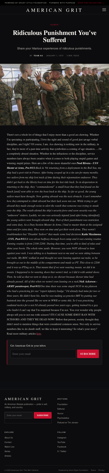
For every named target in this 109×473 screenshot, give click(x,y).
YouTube (61, 442)
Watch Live (9, 446)
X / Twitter (61, 451)
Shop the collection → (91, 3)
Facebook (61, 446)
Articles (8, 455)
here (38, 333)
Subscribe (88, 354)
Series (7, 451)
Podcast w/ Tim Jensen (67, 422)
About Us (9, 437)
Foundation (62, 404)
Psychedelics (63, 417)
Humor (60, 413)
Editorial (61, 408)
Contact (8, 442)
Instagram (61, 437)
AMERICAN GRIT (54, 10)
